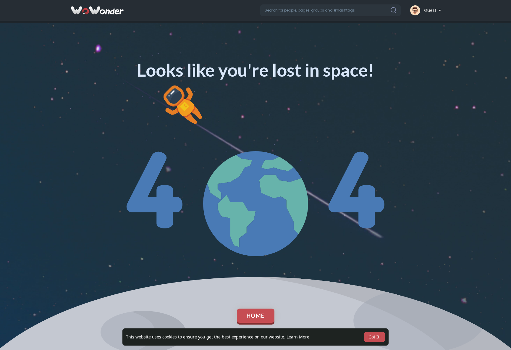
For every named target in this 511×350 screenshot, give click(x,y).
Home (256, 315)
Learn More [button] (298, 337)
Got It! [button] (374, 337)
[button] (330, 10)
